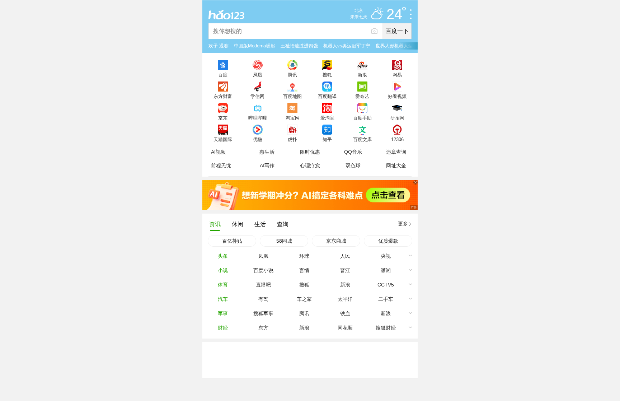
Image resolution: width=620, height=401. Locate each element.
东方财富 (222, 96)
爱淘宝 (327, 117)
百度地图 (292, 96)
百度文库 (362, 139)
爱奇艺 (362, 96)
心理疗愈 (310, 165)
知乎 (327, 139)
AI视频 (218, 152)
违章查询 (396, 152)
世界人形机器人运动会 (399, 45)
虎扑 (292, 139)
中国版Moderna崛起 (254, 45)
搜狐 (327, 74)
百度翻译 (327, 96)
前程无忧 (221, 165)
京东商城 (336, 241)
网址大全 (396, 165)
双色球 (353, 165)
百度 (222, 74)
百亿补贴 (232, 241)
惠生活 (266, 152)
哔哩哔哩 (257, 117)
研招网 (397, 117)
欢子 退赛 (218, 45)
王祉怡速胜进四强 (299, 45)
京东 (222, 117)
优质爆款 (388, 241)
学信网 (257, 96)
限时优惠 (310, 152)
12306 (397, 139)
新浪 (362, 74)
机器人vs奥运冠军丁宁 (346, 45)
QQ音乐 (353, 152)
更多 (403, 224)
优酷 (257, 139)
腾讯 (292, 74)
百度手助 (362, 117)
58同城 (284, 241)
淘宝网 (293, 117)
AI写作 (267, 165)
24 (394, 14)
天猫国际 (222, 139)
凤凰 (257, 74)
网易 (397, 74)
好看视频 (397, 96)
